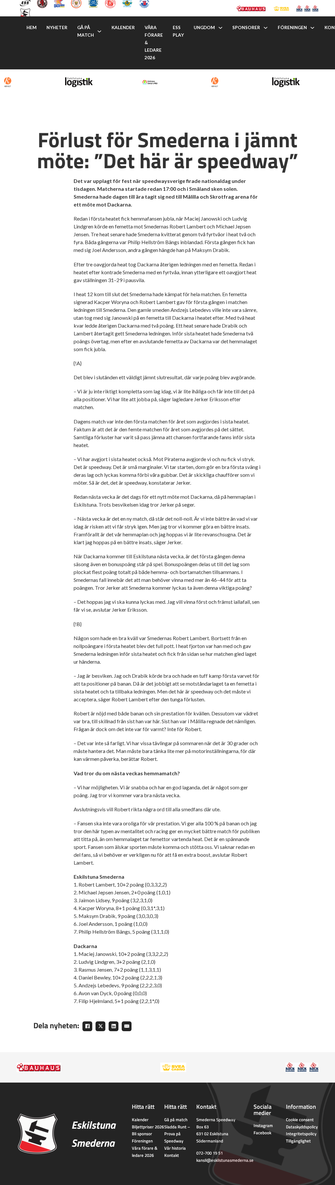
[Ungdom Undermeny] (220, 28)
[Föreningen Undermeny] (312, 28)
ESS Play (178, 31)
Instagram (263, 1125)
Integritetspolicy (301, 1133)
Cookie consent (300, 1119)
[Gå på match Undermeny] (99, 31)
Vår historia (175, 1148)
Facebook (262, 1132)
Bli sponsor (142, 1133)
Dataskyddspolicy (302, 1126)
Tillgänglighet (298, 1141)
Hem (31, 27)
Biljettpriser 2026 (148, 1126)
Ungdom (204, 27)
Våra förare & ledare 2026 (154, 42)
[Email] (127, 1026)
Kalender (123, 27)
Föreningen (292, 27)
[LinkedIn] (113, 1026)
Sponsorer (246, 27)
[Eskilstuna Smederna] (25, 13)
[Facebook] (87, 1026)
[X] (100, 1026)
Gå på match (85, 31)
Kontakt (171, 1155)
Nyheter (56, 27)
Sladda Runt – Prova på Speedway (177, 1133)
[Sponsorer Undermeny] (265, 28)
